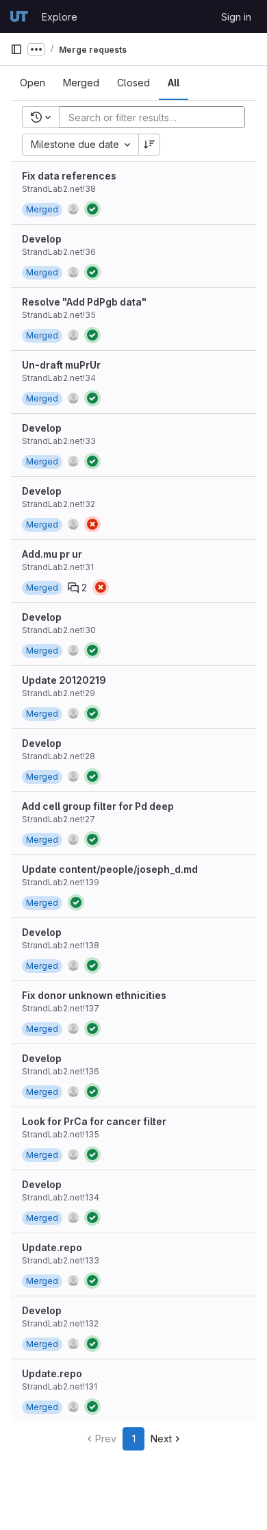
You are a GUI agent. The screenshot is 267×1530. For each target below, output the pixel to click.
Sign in (236, 17)
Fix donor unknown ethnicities (94, 995)
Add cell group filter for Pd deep (98, 806)
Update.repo (52, 1247)
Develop (42, 239)
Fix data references (69, 176)
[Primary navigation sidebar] (16, 49)
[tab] (32, 83)
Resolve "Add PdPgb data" (84, 302)
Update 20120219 (64, 680)
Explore (59, 17)
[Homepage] (19, 16)
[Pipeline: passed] (92, 209)
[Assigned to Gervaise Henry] (73, 208)
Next (161, 1438)
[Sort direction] (149, 145)
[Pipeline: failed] (92, 524)
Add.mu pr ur (52, 554)
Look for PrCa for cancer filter (94, 1121)
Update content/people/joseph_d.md (110, 869)
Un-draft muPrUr (61, 365)
